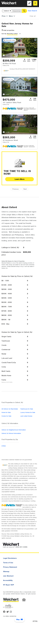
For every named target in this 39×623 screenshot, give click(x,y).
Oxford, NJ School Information (11, 433)
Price (3, 16)
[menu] (35, 3)
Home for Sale (6, 412)
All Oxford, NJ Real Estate (10, 409)
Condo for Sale (6, 416)
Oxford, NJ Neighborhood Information (14, 430)
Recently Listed (12, 34)
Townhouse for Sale (26, 409)
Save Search (32, 11)
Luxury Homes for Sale (27, 412)
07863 (4, 446)
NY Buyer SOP (8, 585)
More (11, 16)
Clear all (33, 16)
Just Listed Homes (26, 416)
